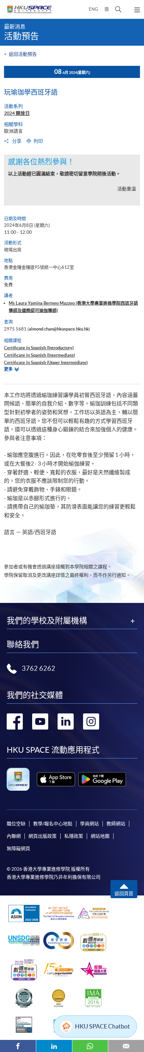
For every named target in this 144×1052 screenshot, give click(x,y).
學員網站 (89, 823)
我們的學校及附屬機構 (47, 620)
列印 (38, 141)
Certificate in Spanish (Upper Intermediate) (46, 362)
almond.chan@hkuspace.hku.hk (59, 329)
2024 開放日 (17, 113)
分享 (16, 141)
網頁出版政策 (42, 836)
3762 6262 (38, 668)
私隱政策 (73, 836)
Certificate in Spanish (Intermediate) (39, 355)
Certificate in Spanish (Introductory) (39, 347)
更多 (8, 368)
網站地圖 (100, 836)
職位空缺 (16, 823)
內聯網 (14, 836)
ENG (93, 9)
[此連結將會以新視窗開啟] (56, 779)
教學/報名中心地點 (52, 823)
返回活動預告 (23, 54)
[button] (118, 9)
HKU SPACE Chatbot (102, 1026)
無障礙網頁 (18, 848)
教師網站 (115, 823)
